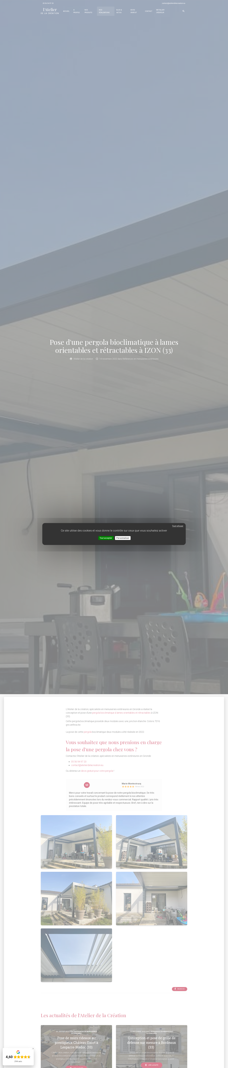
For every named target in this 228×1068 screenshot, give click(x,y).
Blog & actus (119, 11)
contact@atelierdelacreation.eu (173, 3)
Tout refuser (177, 526)
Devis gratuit (133, 11)
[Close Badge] (33, 1048)
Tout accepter (106, 538)
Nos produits (88, 11)
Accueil (66, 11)
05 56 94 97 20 (48, 3)
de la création (50, 11)
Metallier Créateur (160, 11)
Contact (148, 11)
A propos (76, 11)
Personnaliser (122, 538)
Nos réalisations (104, 11)
